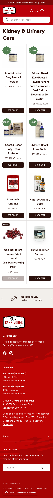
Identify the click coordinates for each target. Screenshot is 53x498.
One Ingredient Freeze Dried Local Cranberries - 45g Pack (13, 258)
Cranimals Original (13, 201)
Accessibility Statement (12, 488)
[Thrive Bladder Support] (40, 234)
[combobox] (26, 20)
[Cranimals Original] (13, 183)
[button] (42, 11)
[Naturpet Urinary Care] (40, 183)
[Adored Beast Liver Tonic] (40, 129)
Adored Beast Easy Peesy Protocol (13, 149)
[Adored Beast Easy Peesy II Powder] (13, 57)
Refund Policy (42, 488)
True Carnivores (14, 483)
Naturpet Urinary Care (40, 201)
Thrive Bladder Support (40, 252)
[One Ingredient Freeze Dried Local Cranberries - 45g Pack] (13, 234)
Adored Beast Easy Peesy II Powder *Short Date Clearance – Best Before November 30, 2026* (39, 85)
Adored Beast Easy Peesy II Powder (13, 77)
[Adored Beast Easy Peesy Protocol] (13, 129)
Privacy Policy (29, 488)
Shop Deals (40, 2)
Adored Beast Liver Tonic (39, 147)
